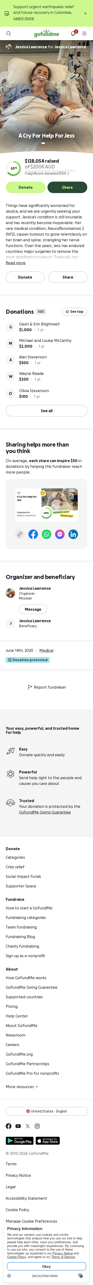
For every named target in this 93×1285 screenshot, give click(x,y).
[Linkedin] (73, 534)
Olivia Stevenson (34, 391)
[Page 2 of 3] (47, 143)
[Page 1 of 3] (43, 143)
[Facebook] (33, 534)
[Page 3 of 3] (51, 143)
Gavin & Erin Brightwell (39, 324)
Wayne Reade (31, 373)
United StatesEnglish (49, 1111)
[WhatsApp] (46, 534)
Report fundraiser (50, 687)
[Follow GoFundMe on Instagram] (37, 1126)
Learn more (23, 18)
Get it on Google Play (20, 1141)
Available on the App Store (48, 1141)
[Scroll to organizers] (8, 47)
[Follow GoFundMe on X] (27, 1126)
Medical (46, 650)
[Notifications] (73, 33)
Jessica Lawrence (35, 588)
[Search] (8, 33)
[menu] (84, 33)
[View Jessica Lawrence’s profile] (10, 593)
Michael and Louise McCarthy (45, 340)
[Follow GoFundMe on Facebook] (8, 1126)
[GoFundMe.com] (46, 33)
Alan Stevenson (33, 357)
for (50, 47)
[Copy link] (20, 534)
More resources (20, 1087)
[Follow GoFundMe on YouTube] (18, 1126)
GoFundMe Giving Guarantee (45, 812)
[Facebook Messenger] (60, 534)
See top (76, 311)
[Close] (85, 13)
